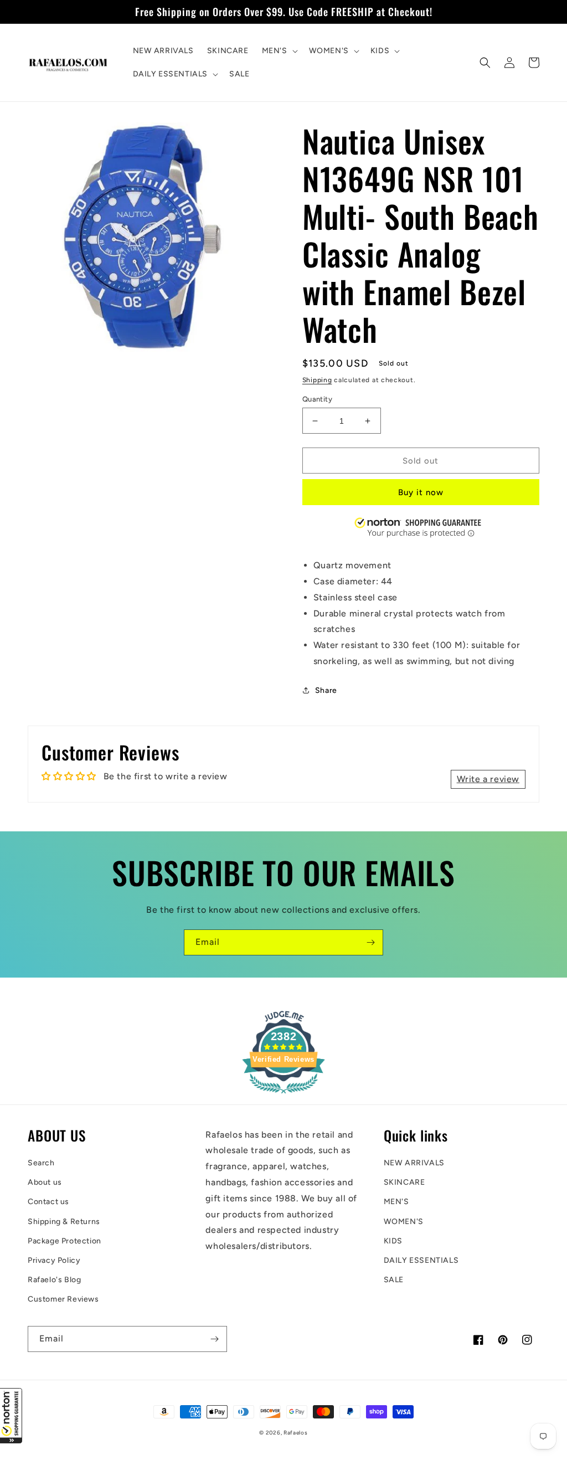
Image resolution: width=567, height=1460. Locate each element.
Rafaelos (296, 1432)
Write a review (488, 779)
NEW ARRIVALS (414, 1163)
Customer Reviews (63, 1299)
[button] (11, 1415)
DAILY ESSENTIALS (421, 1260)
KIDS (393, 1241)
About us (45, 1182)
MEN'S (396, 1201)
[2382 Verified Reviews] (283, 1095)
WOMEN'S (404, 1221)
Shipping (317, 380)
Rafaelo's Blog (54, 1279)
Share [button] (326, 690)
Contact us (48, 1201)
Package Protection (64, 1241)
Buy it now (421, 492)
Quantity (317, 399)
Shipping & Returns (64, 1221)
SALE (394, 1279)
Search (41, 1163)
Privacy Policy (54, 1260)
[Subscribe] (370, 942)
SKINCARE (404, 1182)
